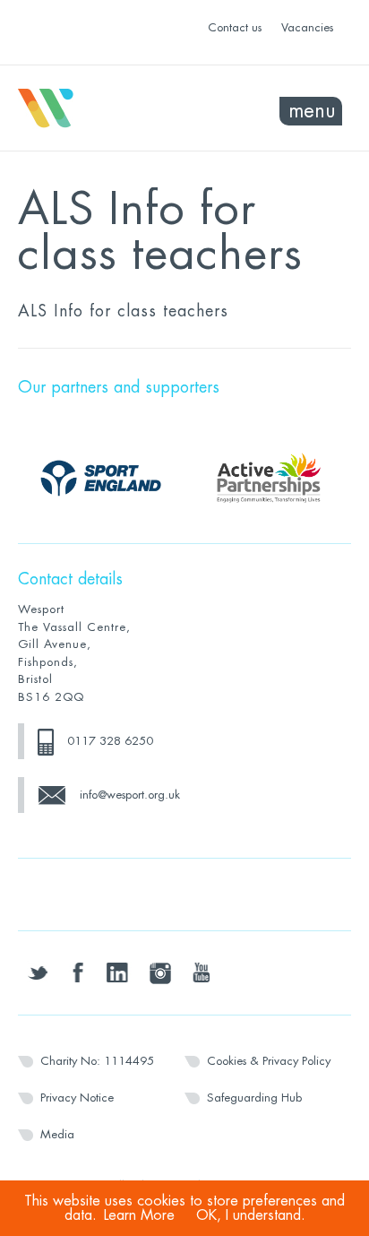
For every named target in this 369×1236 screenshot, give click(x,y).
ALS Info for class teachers (123, 311)
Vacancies (307, 27)
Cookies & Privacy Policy (268, 1061)
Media (57, 1134)
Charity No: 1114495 (97, 1061)
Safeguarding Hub (254, 1097)
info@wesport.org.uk (130, 794)
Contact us (235, 27)
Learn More (139, 1215)
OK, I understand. (250, 1215)
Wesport (101, 108)
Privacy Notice (77, 1097)
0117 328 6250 (110, 741)
